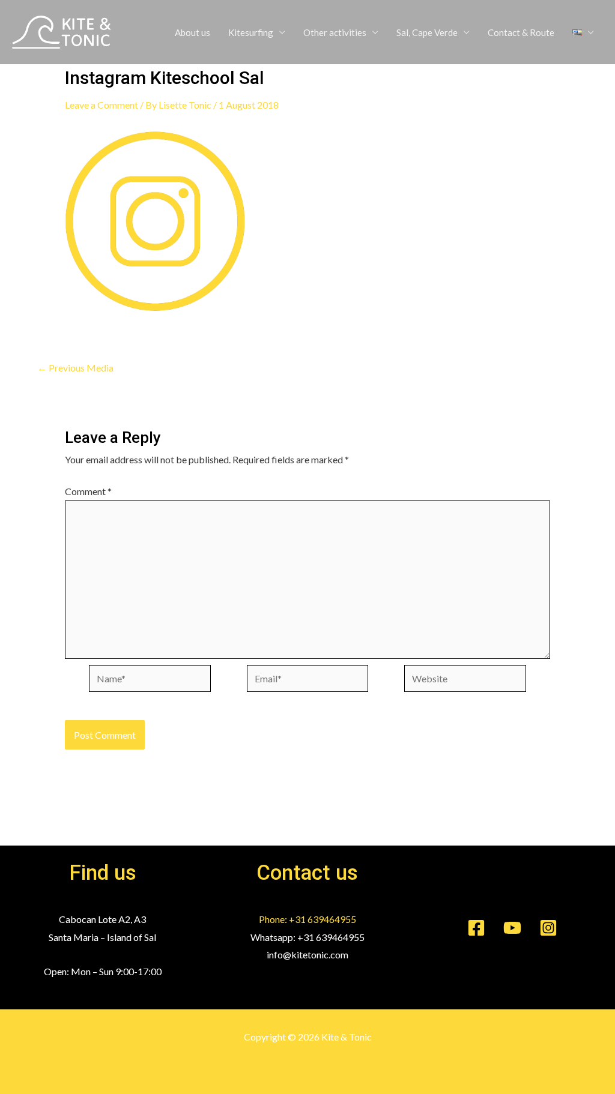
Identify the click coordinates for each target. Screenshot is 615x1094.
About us (192, 32)
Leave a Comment (101, 104)
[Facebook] (476, 928)
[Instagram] (548, 928)
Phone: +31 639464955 (307, 919)
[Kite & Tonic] (61, 31)
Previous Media (75, 368)
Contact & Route (521, 32)
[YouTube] (512, 928)
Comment (88, 491)
